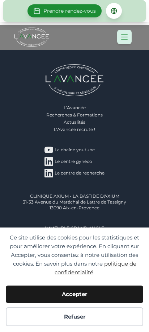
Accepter (74, 294)
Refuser (74, 316)
